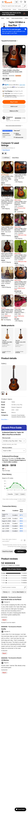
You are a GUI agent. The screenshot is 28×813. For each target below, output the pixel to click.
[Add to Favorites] (19, 25)
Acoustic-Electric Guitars (18, 417)
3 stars (3, 578)
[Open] (24, 440)
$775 (21, 515)
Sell (17, 2)
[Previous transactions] (21, 540)
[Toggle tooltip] (17, 40)
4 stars (3, 575)
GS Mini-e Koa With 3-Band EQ (7, 342)
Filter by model (6, 438)
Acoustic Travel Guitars (17, 415)
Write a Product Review (14, 569)
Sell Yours (20, 551)
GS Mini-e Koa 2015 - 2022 (20, 342)
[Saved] (21, 2)
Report (4, 619)
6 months (10, 494)
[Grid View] (3, 153)
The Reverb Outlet (6, 9)
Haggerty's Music (9, 118)
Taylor (13, 402)
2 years (22, 494)
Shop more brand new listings (13, 125)
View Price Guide (7, 551)
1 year (16, 494)
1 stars (3, 582)
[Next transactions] (24, 540)
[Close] (25, 29)
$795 (21, 518)
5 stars (3, 573)
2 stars (3, 580)
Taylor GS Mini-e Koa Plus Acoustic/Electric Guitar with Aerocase (12, 71)
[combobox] (12, 441)
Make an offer (14, 111)
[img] (18, 118)
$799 (21, 531)
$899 (21, 526)
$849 (21, 528)
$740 (21, 523)
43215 (14, 80)
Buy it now (14, 102)
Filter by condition (7, 447)
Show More (4, 419)
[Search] (25, 6)
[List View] (5, 153)
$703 (21, 521)
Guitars (14, 9)
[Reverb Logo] (8, 2)
